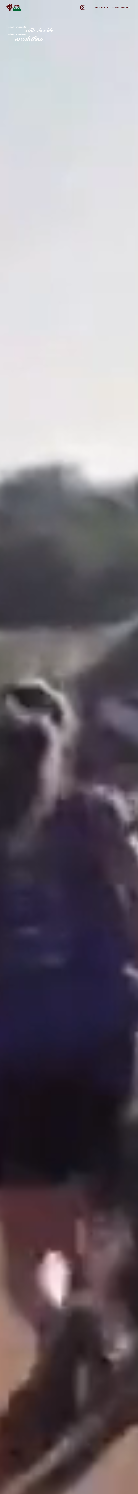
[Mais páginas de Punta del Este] (108, 7)
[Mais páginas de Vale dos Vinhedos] (129, 7)
